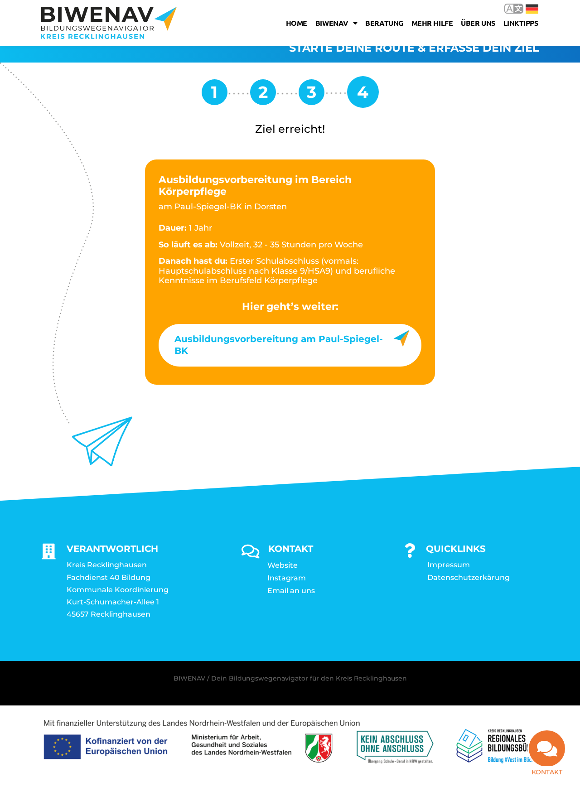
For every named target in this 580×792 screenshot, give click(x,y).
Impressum (448, 564)
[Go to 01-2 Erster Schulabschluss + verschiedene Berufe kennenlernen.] (311, 95)
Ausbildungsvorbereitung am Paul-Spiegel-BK (278, 344)
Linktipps (520, 23)
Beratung (384, 23)
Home (296, 23)
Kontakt (547, 772)
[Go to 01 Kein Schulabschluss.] (263, 95)
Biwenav (331, 23)
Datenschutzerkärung (468, 577)
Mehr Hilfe (432, 23)
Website (282, 565)
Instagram (286, 578)
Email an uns (291, 590)
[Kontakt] (546, 748)
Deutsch (525, 8)
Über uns (478, 23)
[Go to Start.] (214, 95)
